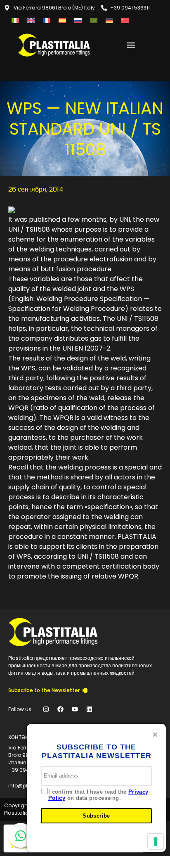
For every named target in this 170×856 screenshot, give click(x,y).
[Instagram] (46, 709)
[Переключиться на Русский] (78, 20)
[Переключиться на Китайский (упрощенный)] (125, 20)
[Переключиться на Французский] (46, 20)
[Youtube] (74, 709)
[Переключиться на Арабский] (94, 20)
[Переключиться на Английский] (31, 20)
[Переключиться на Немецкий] (109, 20)
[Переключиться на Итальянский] (15, 20)
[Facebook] (60, 709)
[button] (131, 45)
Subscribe (96, 816)
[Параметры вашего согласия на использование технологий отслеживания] (155, 841)
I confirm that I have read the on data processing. (98, 795)
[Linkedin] (89, 709)
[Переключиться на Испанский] (62, 20)
